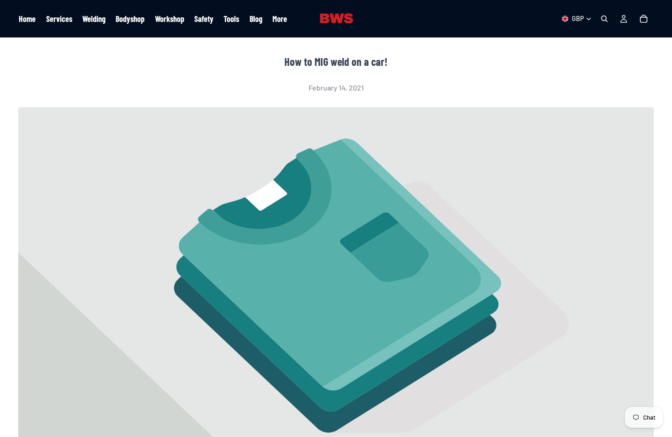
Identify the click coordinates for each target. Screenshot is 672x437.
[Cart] (644, 19)
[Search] (604, 19)
